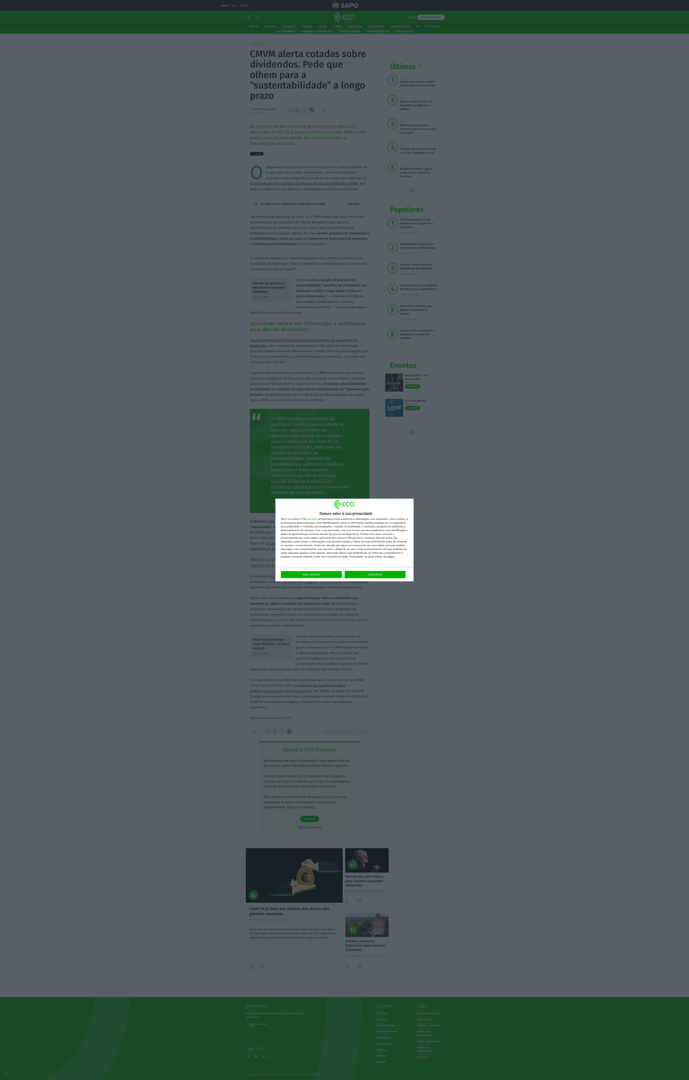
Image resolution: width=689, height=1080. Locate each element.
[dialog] (344, 540)
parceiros (312, 519)
